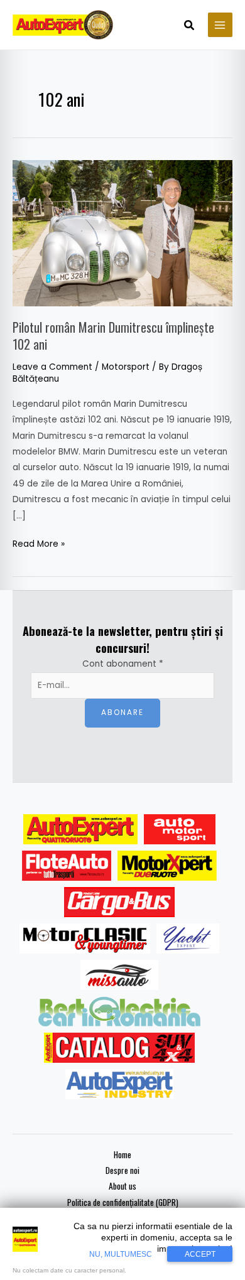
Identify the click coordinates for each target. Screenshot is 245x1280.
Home (122, 1154)
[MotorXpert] (167, 866)
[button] (189, 26)
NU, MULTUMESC (120, 1254)
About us (122, 1186)
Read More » (39, 543)
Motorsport (126, 367)
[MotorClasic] (84, 938)
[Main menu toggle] (220, 25)
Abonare (122, 712)
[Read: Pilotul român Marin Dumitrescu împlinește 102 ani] (122, 233)
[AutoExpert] (80, 829)
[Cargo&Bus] (119, 902)
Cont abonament (122, 664)
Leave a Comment (52, 367)
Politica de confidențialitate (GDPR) (122, 1202)
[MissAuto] (119, 975)
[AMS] (179, 829)
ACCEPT (200, 1254)
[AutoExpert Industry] (119, 1084)
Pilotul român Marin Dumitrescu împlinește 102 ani (113, 335)
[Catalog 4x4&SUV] (119, 1048)
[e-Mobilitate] (119, 1011)
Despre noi (122, 1170)
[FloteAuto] (67, 866)
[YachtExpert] (188, 938)
